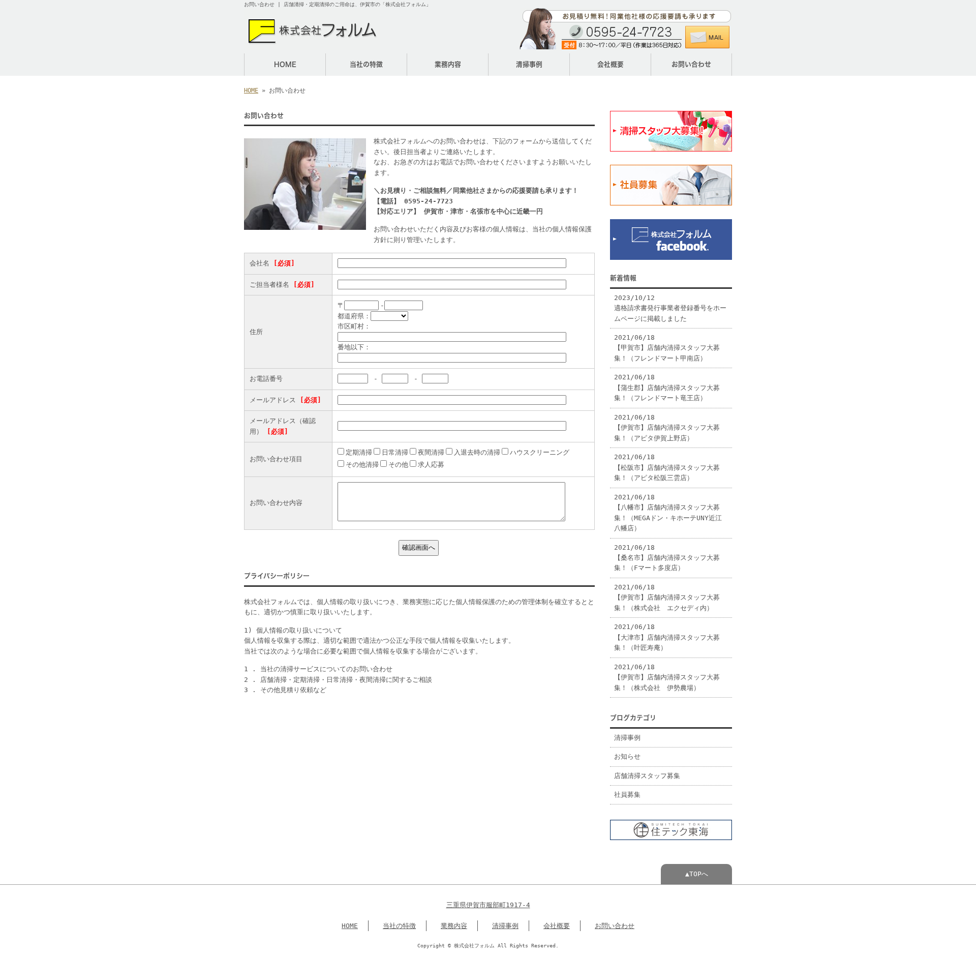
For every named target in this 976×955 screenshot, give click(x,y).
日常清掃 (395, 452)
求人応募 (431, 464)
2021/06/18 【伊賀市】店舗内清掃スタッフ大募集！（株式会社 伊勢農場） (667, 677)
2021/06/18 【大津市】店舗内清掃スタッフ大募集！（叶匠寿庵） (667, 637)
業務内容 (448, 64)
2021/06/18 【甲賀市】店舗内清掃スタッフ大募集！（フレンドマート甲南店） (667, 348)
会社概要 (610, 64)
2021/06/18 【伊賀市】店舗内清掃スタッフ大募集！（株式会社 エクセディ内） (667, 597)
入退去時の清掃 (477, 452)
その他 (398, 464)
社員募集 (627, 794)
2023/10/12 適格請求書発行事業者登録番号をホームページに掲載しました (670, 308)
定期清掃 (359, 452)
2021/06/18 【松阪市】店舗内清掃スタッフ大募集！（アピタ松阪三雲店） (667, 467)
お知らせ (627, 756)
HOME (285, 64)
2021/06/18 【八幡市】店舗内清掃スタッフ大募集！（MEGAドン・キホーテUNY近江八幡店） (668, 512)
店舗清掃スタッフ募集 (647, 776)
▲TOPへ (696, 874)
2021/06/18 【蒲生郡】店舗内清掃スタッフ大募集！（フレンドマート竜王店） (667, 387)
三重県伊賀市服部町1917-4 (488, 905)
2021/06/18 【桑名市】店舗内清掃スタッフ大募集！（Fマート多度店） (667, 558)
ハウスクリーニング (539, 452)
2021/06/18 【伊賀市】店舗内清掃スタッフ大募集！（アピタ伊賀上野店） (667, 427)
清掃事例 (529, 64)
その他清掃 (362, 464)
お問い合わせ (691, 64)
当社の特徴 (366, 64)
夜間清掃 (431, 452)
